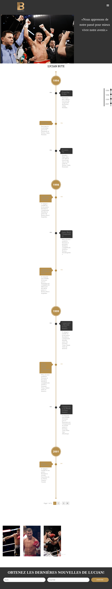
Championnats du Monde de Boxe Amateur (66, 409)
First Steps (44, 123)
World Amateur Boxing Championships (45, 367)
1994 (107, 90)
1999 (107, 99)
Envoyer (100, 580)
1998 (107, 95)
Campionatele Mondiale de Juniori (45, 198)
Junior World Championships (66, 234)
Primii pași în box (65, 93)
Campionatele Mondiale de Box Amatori (66, 326)
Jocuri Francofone (45, 464)
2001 (107, 104)
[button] (108, 5)
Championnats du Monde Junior (45, 271)
